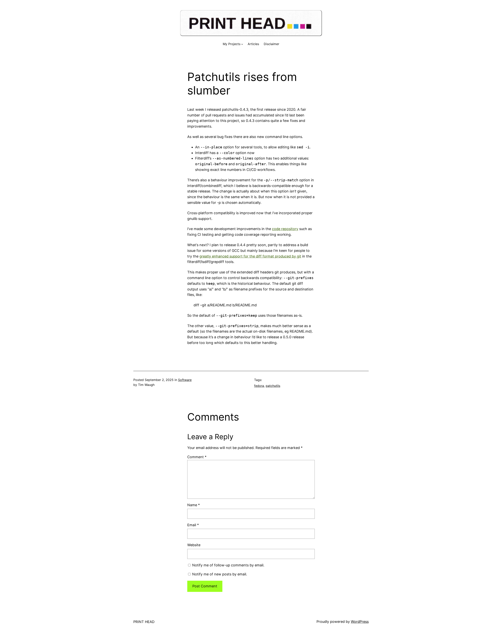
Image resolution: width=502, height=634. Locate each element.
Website (193, 545)
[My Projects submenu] (242, 44)
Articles (253, 44)
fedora (259, 386)
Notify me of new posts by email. (219, 574)
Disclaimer (271, 44)
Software (185, 380)
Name (193, 505)
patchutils (273, 386)
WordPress (360, 621)
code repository (285, 229)
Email (193, 525)
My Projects (231, 44)
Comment (196, 457)
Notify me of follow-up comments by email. (228, 565)
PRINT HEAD (144, 622)
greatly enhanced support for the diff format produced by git (250, 256)
